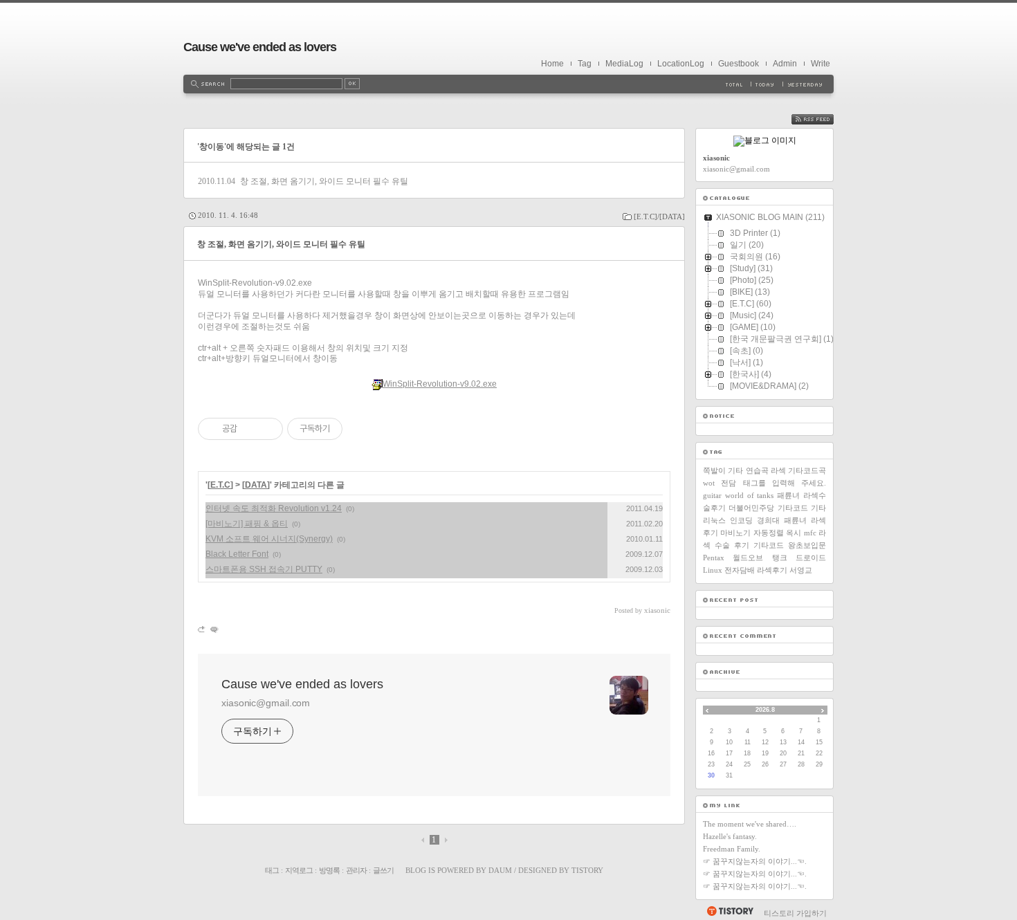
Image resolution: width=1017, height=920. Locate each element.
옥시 (793, 532)
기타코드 (793, 508)
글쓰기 (383, 870)
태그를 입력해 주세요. (785, 483)
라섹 (778, 470)
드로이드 (811, 557)
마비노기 (735, 532)
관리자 (356, 870)
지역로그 (299, 870)
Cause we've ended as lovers (259, 47)
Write (820, 63)
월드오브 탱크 (760, 557)
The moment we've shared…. (749, 824)
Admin (785, 63)
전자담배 (739, 570)
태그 (272, 870)
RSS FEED (823, 119)
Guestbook (738, 63)
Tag (585, 63)
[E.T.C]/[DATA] (659, 216)
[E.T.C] (220, 485)
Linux (712, 570)
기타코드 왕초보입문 (789, 545)
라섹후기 (772, 570)
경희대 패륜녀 (782, 520)
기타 (818, 508)
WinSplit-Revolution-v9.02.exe (440, 384)
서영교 (800, 570)
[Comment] (213, 629)
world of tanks (749, 495)
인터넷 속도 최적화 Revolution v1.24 (273, 508)
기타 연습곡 (748, 470)
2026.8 (765, 709)
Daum (500, 870)
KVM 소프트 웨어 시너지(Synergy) (269, 539)
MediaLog (624, 63)
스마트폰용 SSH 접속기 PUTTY (263, 569)
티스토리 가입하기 (795, 913)
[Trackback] (202, 629)
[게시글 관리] (267, 428)
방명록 (329, 870)
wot (709, 483)
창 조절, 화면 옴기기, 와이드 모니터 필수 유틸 (324, 181)
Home (552, 63)
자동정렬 (768, 532)
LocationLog (680, 63)
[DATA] (256, 485)
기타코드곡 (807, 470)
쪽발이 (714, 470)
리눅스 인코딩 (728, 520)
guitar (712, 495)
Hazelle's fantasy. (730, 836)
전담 (728, 483)
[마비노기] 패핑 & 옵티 (246, 523)
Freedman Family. (731, 849)
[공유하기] (250, 428)
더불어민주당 (751, 508)
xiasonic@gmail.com (265, 702)
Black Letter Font (236, 554)
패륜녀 (788, 495)
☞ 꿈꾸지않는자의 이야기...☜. (755, 861)
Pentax (713, 557)
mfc (810, 532)
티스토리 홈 (729, 911)
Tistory (587, 870)
